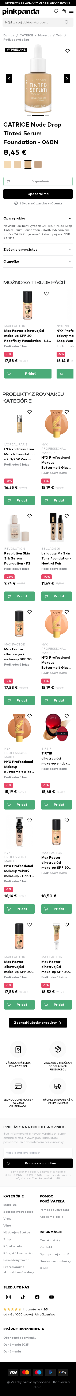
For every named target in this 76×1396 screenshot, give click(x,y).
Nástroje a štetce (16, 1232)
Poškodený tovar (16, 1260)
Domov (10, 35)
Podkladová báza (16, 39)
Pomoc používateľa (54, 1210)
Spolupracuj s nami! (54, 1254)
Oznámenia (12, 1351)
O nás (44, 1268)
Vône (7, 1225)
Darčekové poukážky (55, 1261)
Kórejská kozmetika (18, 1253)
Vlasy (7, 1218)
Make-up (44, 35)
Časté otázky (50, 1240)
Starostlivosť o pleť (18, 1211)
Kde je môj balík (51, 1216)
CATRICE (26, 35)
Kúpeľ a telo (12, 1246)
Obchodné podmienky (19, 1337)
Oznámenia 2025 (16, 1344)
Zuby (7, 1239)
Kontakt (46, 1247)
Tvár (59, 35)
